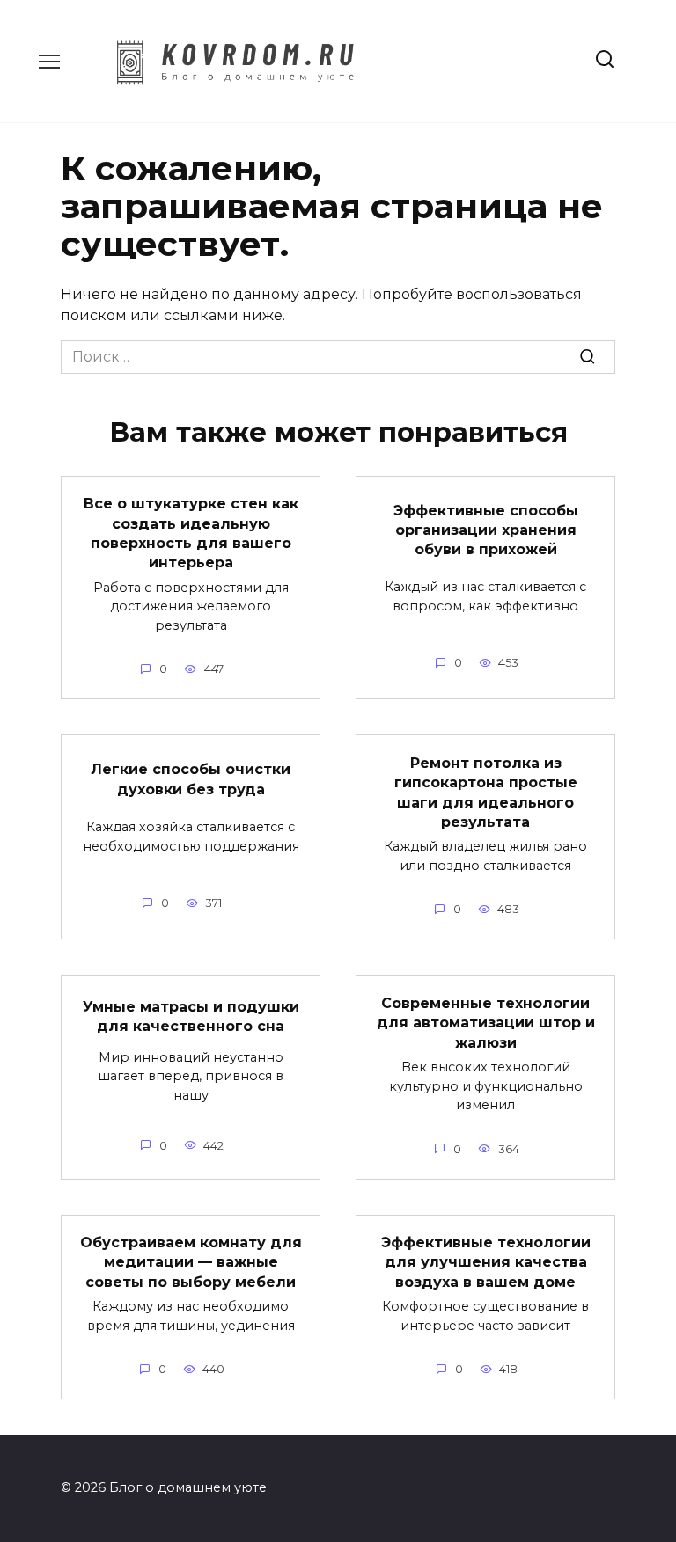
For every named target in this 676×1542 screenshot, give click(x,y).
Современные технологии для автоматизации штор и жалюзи (486, 1022)
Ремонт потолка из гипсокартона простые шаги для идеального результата (485, 791)
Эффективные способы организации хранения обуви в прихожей (485, 529)
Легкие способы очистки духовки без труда (190, 779)
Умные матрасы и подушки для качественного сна (191, 1016)
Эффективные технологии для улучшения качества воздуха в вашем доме (486, 1262)
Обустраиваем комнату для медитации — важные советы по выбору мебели (191, 1262)
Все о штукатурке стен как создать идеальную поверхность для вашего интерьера (191, 533)
